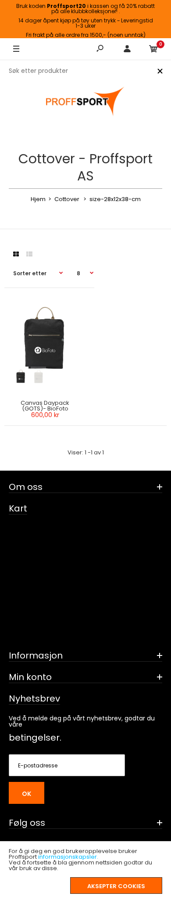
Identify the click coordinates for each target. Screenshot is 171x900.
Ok (26, 793)
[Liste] (29, 254)
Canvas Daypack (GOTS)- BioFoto (45, 406)
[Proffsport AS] (85, 102)
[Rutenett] (16, 254)
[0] (153, 49)
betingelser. (35, 737)
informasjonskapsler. (68, 857)
